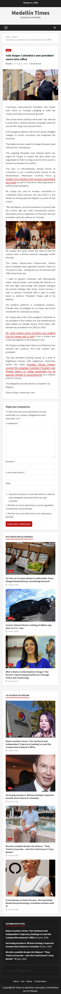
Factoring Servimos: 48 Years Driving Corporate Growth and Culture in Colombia (30, 773)
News (8, 50)
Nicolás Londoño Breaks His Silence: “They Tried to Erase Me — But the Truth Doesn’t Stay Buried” (30, 824)
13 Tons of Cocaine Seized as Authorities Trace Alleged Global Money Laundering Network (30, 558)
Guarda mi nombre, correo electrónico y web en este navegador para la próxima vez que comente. (32, 497)
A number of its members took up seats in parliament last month (30, 179)
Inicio (16, 981)
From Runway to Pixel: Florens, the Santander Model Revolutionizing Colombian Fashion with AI (30, 878)
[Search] (55, 27)
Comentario (12, 423)
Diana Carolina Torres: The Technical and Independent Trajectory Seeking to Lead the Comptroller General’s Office (30, 719)
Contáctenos (40, 981)
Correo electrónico (16, 472)
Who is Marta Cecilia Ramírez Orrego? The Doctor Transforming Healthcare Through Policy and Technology (30, 652)
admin (10, 64)
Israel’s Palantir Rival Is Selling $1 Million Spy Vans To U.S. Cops (30, 605)
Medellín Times (31, 12)
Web (8, 483)
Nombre (10, 461)
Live (10, 734)
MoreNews (52, 987)
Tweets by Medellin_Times (19, 970)
